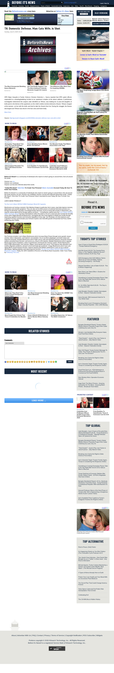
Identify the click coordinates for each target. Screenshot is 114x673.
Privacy (47, 635)
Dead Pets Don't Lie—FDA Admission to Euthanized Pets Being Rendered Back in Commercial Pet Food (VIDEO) (91, 371)
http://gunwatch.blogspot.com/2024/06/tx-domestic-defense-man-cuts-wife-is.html (35, 118)
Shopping (96, 6)
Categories (103, 6)
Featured (14, 6)
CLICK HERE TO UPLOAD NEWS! (101, 23)
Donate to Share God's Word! (93, 59)
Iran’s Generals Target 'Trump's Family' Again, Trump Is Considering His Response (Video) (92, 364)
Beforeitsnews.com (19, 11)
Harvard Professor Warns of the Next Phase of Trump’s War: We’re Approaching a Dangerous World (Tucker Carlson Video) (93, 492)
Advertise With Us (24, 635)
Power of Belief (45, 6)
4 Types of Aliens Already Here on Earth (90, 572)
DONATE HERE (84, 14)
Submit (93, 228)
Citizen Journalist (47, 188)
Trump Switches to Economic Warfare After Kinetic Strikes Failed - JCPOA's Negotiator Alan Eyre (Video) (92, 475)
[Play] (93, 38)
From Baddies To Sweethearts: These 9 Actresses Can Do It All (37, 166)
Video (76, 6)
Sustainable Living (56, 6)
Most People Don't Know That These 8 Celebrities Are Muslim (15, 316)
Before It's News (23, 2)
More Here (7, 112)
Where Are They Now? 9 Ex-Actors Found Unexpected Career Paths (14, 294)
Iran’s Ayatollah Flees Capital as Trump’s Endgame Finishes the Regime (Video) (91, 498)
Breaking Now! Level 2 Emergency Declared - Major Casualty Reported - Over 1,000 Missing (92, 304)
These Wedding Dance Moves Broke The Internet (37, 144)
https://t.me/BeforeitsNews (86, 190)
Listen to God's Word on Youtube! (93, 55)
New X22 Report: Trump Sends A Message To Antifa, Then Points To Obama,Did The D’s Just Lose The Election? (92, 351)
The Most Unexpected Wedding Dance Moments (38, 293)
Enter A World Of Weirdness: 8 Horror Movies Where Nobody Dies (38, 316)
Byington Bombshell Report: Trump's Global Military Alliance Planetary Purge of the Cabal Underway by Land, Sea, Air (92, 326)
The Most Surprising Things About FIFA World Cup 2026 (93, 91)
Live (72, 6)
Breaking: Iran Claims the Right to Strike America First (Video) (91, 358)
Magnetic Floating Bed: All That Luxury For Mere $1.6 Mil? (92, 113)
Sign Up (106, 3)
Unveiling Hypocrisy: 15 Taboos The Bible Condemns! (61, 316)
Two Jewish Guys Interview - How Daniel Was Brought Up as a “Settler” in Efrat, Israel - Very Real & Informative (92, 559)
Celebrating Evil (83, 595)
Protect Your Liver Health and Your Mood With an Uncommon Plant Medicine (92, 577)
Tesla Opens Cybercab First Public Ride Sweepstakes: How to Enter (91, 589)
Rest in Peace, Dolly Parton (87, 547)
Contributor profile (21, 22)
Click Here (21, 188)
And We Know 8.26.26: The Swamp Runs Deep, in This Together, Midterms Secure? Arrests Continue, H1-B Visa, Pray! (91, 252)
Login (101, 3)
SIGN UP (84, 212)
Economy (21, 6)
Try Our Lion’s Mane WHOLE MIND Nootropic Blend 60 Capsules (25, 204)
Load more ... (39, 400)
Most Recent (88, 6)
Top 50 (82, 6)
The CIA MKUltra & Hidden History (89, 599)
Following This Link (12, 252)
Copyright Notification (74, 635)
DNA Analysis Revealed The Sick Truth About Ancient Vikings (14, 167)
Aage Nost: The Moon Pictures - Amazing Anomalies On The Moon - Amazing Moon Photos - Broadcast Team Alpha (91, 385)
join (13, 181)
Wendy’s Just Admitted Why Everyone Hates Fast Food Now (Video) (92, 333)
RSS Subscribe (89, 635)
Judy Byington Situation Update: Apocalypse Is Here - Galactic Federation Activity (92, 292)
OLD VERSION (101, 13)
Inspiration (66, 6)
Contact (40, 635)
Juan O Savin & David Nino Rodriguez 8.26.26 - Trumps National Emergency (93, 245)
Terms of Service (57, 635)
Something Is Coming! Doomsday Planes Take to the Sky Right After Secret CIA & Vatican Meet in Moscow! (93, 279)
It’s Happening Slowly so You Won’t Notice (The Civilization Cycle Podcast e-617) (91, 552)
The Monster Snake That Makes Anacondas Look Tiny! (60, 144)
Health (27, 6)
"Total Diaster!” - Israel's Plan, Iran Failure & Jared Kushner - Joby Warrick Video (92, 339)
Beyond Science (34, 6)
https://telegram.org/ (101, 184)
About (13, 635)
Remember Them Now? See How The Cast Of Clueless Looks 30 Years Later (14, 145)
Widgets (99, 635)
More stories (30, 22)
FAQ (34, 635)
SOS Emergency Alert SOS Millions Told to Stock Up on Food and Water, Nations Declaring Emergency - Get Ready (91, 259)
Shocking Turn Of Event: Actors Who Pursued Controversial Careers (93, 157)
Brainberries (8, 142)
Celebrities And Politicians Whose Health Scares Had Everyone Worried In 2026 (58, 167)
